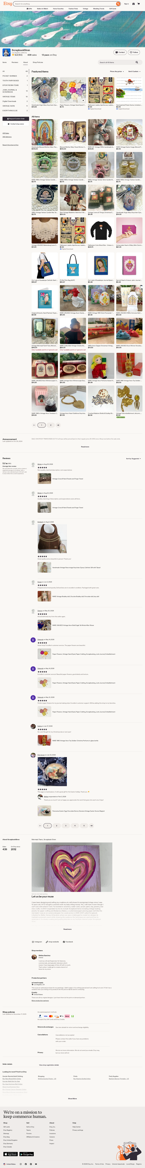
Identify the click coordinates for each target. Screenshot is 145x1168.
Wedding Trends (98, 8)
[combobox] (64, 3)
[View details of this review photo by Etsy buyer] (52, 771)
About (25, 62)
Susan (40, 582)
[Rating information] (13, 55)
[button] (120, 52)
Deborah (40, 639)
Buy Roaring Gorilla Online (82, 1079)
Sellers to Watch (42, 8)
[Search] (118, 3)
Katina (40, 726)
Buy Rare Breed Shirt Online (12, 1079)
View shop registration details (49, 1065)
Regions (139, 1164)
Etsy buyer (41, 755)
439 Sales (6, 133)
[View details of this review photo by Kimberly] (52, 538)
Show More (72, 1099)
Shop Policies (38, 62)
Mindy (40, 464)
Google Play (26, 1154)
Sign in (126, 4)
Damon (40, 611)
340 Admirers (7, 137)
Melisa (46, 796)
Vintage (85, 8)
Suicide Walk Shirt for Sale (11, 1081)
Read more (85, 447)
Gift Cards (112, 8)
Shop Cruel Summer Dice (11, 1087)
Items (5, 62)
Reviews (15, 62)
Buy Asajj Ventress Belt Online (12, 1084)
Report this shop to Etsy (10, 145)
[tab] (16, 71)
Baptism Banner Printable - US (119, 1079)
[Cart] (138, 3)
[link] (34, 425)
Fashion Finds (73, 8)
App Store (10, 1154)
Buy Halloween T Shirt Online (12, 1095)
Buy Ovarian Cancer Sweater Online (14, 1089)
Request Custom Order (17, 118)
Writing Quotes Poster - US (47, 1079)
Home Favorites (58, 8)
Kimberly (40, 522)
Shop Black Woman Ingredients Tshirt (15, 1092)
